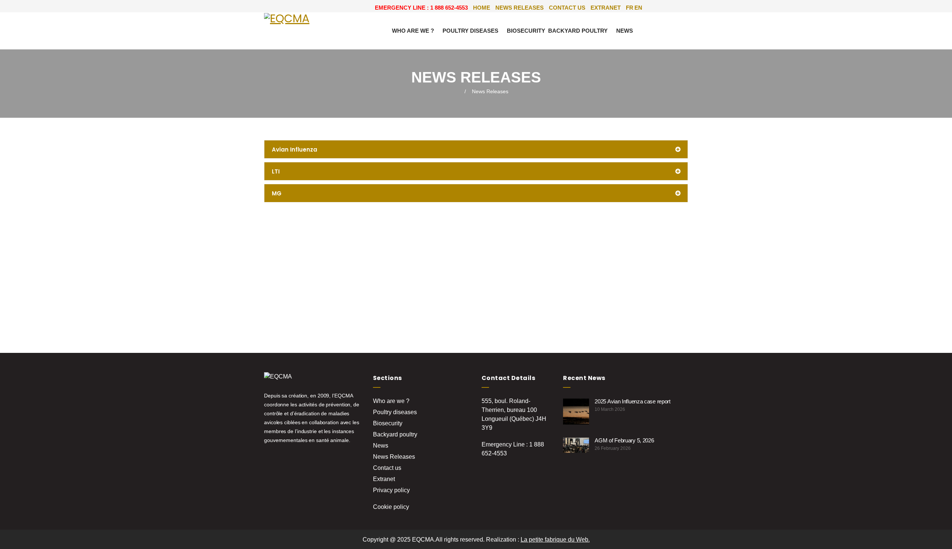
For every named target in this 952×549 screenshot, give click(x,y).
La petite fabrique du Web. (555, 539)
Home (481, 7)
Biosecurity (526, 30)
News (624, 30)
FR (629, 7)
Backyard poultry (578, 30)
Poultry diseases (470, 30)
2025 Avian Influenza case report (632, 401)
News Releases (519, 7)
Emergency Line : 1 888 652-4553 (421, 7)
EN (638, 7)
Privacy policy (391, 490)
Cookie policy (391, 507)
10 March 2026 (610, 409)
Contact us (567, 7)
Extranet (606, 7)
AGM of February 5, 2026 (624, 440)
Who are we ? (413, 30)
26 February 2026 (613, 448)
